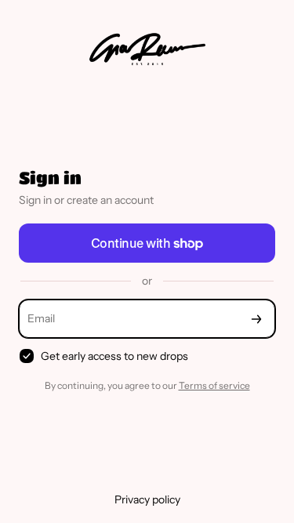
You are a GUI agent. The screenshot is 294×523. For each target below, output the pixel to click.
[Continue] (256, 318)
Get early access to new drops (114, 356)
